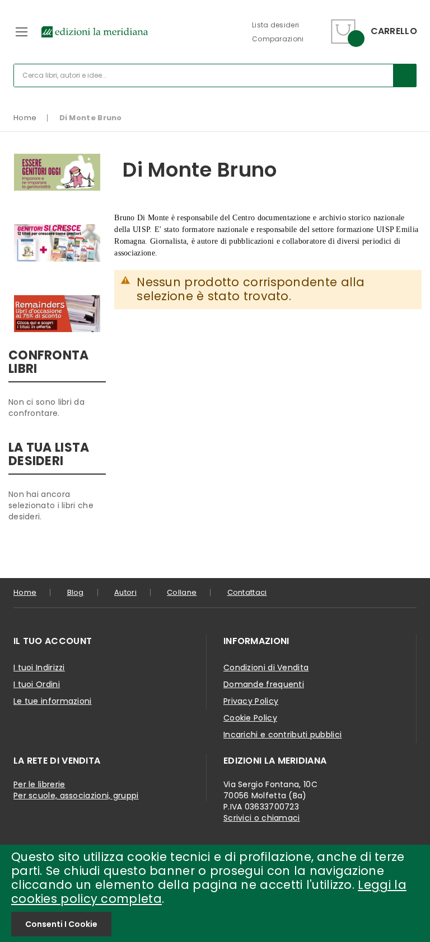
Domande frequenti (263, 684)
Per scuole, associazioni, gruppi (76, 795)
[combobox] (215, 75)
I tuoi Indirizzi (39, 667)
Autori (125, 592)
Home (24, 117)
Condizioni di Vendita (266, 667)
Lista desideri (275, 25)
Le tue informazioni (52, 701)
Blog (75, 592)
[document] (215, 893)
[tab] (110, 641)
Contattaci (247, 592)
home (24, 592)
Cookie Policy (250, 717)
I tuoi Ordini (36, 684)
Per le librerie (39, 784)
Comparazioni (278, 39)
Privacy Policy (250, 701)
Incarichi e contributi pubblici (282, 734)
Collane (182, 592)
